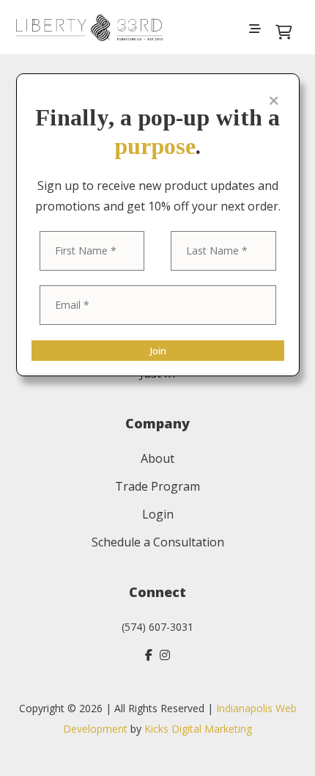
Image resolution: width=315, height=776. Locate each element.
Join (157, 350)
